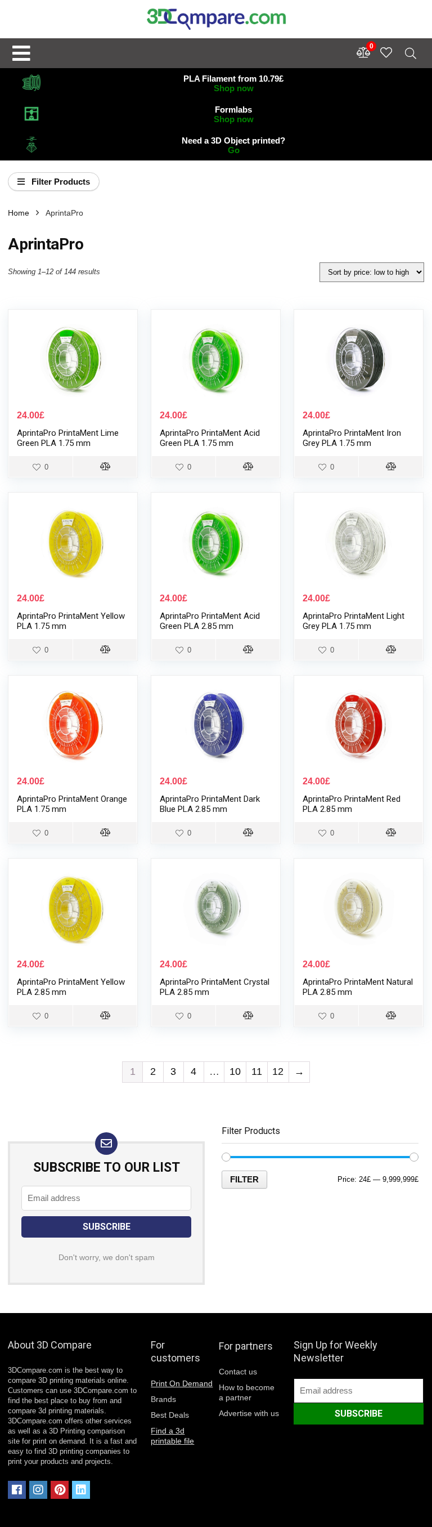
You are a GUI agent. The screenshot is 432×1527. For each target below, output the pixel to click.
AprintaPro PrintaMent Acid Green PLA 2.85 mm (210, 621)
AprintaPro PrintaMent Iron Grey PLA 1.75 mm (352, 438)
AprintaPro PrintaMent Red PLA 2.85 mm (351, 804)
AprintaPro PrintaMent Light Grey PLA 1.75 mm (353, 621)
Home (18, 212)
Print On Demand (182, 1383)
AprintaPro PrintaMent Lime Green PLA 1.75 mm (68, 438)
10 (235, 1071)
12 (278, 1071)
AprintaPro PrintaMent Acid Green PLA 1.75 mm (210, 438)
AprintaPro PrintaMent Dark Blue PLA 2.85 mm (210, 804)
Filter (244, 1179)
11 (256, 1071)
